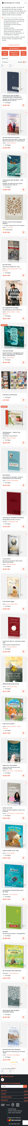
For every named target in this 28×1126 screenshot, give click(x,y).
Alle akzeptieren (14, 48)
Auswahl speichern (14, 45)
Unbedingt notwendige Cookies (13, 18)
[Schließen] (25, 3)
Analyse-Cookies (9, 28)
